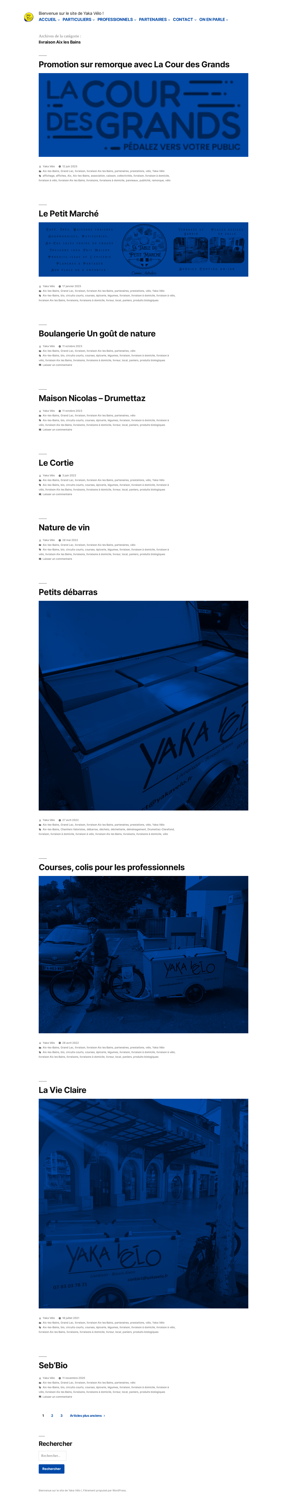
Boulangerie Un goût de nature (97, 333)
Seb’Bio (53, 1365)
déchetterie (118, 829)
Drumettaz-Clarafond (160, 829)
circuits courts (75, 295)
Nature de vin (64, 527)
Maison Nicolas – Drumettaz (92, 398)
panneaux (132, 180)
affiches (61, 175)
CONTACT (183, 19)
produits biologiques (145, 300)
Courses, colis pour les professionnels (112, 867)
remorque (158, 180)
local (118, 300)
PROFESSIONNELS (115, 19)
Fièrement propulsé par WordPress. (104, 1490)
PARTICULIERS (77, 19)
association (98, 175)
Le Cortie (56, 463)
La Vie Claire (62, 1090)
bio (62, 295)
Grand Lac (67, 171)
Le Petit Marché (69, 213)
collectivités (124, 175)
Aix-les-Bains (51, 171)
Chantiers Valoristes (73, 829)
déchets (104, 829)
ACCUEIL (47, 19)
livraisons (92, 180)
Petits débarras (68, 592)
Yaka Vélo (49, 166)
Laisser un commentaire (57, 365)
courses (90, 295)
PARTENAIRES (153, 19)
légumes (113, 295)
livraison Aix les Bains (100, 171)
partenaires (122, 171)
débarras (92, 829)
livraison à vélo (48, 180)
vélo (148, 171)
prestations (137, 171)
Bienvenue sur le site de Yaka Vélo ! (71, 13)
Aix (69, 175)
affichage (48, 175)
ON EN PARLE (212, 19)
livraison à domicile (157, 175)
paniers (127, 300)
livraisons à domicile (111, 180)
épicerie (101, 295)
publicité (145, 180)
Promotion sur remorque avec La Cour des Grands (134, 64)
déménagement (136, 829)
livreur (110, 300)
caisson (111, 175)
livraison (80, 171)
